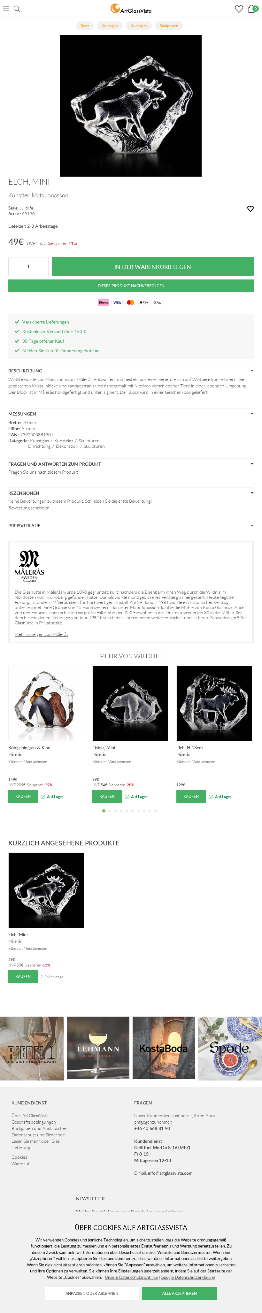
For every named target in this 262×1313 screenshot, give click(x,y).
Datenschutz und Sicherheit (38, 1134)
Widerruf (21, 1163)
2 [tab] (109, 815)
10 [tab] (155, 815)
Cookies (19, 1157)
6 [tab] (132, 815)
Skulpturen (89, 440)
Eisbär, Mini (103, 747)
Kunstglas (39, 440)
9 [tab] (149, 815)
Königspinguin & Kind (29, 747)
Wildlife (26, 208)
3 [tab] (115, 815)
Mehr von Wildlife (131, 656)
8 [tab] (144, 815)
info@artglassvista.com (170, 1173)
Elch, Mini (17, 934)
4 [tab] (121, 815)
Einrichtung (39, 446)
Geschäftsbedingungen (34, 1122)
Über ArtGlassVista (30, 1115)
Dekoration (67, 446)
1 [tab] (103, 815)
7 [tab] (138, 815)
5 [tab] (126, 815)
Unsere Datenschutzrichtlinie (131, 1277)
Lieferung (21, 1147)
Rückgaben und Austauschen (39, 1128)
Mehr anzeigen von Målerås (41, 634)
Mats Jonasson (50, 195)
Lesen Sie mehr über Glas (36, 1141)
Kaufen (23, 796)
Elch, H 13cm (189, 747)
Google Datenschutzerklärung (188, 1277)
